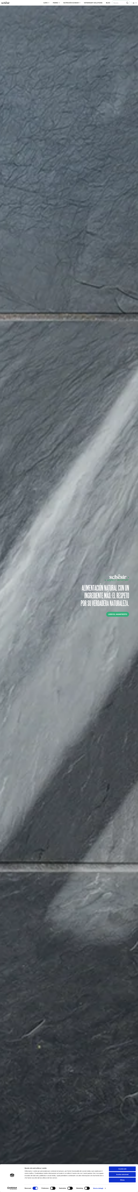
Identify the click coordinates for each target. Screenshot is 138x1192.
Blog (108, 3)
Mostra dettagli (98, 1188)
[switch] (52, 1188)
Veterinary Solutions (93, 3)
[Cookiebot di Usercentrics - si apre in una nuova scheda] (12, 1188)
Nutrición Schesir (71, 3)
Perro (55, 3)
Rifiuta (122, 1180)
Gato (45, 3)
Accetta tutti (122, 1169)
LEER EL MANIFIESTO (117, 614)
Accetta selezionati (122, 1174)
